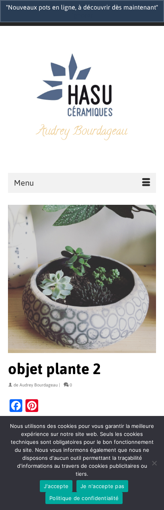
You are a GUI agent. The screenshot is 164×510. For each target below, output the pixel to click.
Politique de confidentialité (84, 498)
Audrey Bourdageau (39, 384)
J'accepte (56, 486)
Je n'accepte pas (102, 486)
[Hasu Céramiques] (82, 85)
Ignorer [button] (82, 15)
